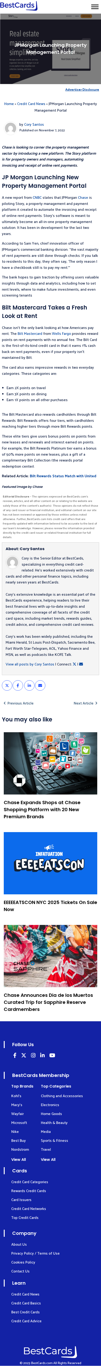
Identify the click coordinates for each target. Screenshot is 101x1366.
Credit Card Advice (26, 1321)
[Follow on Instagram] (33, 1056)
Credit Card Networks (28, 1209)
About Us (19, 1244)
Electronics (50, 1105)
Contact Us (20, 1271)
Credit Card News (31, 104)
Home (9, 104)
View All (18, 1159)
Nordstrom (20, 1150)
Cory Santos (34, 124)
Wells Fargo (61, 334)
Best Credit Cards (25, 1312)
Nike (15, 1132)
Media (46, 1132)
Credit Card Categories (29, 1182)
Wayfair (17, 1114)
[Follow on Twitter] (23, 1056)
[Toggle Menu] (95, 6)
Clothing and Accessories (62, 1096)
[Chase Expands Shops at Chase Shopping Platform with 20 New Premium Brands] (50, 763)
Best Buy (18, 1141)
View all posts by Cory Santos (30, 664)
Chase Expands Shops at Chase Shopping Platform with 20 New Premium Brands (42, 809)
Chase (83, 198)
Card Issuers (21, 1200)
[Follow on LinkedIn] (14, 1056)
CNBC (37, 198)
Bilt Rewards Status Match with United (63, 476)
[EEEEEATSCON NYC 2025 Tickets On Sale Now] (50, 863)
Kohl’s (16, 1096)
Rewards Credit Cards (28, 1191)
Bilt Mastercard (30, 334)
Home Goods (51, 1114)
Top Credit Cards (25, 1218)
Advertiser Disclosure (82, 89)
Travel (46, 1150)
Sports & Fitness (54, 1141)
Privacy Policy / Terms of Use (35, 1253)
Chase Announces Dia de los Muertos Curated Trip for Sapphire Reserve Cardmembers (48, 1002)
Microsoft (19, 1123)
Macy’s (16, 1105)
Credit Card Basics (26, 1303)
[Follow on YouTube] (52, 1056)
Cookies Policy (23, 1262)
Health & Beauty (54, 1123)
